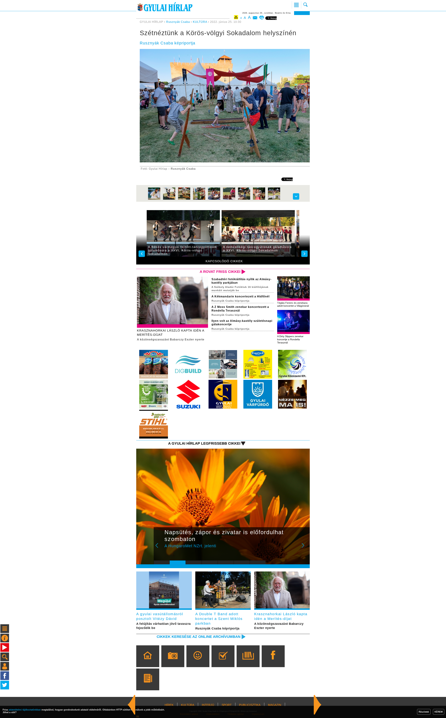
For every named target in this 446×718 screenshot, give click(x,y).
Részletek (424, 712)
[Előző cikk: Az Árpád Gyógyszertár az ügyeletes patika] (317, 705)
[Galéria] (172, 661)
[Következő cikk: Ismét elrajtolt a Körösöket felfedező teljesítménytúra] (131, 705)
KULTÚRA (200, 21)
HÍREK (169, 705)
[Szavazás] (222, 661)
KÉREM (439, 712)
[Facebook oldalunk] (273, 661)
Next (305, 548)
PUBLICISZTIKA (249, 705)
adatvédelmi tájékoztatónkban (25, 709)
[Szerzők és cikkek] (147, 684)
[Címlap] (147, 661)
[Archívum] (248, 661)
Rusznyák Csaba (178, 21)
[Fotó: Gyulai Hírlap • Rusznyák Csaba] (154, 199)
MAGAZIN (274, 705)
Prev (159, 548)
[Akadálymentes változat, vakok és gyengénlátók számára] (236, 17)
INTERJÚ (208, 705)
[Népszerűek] (197, 661)
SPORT (227, 705)
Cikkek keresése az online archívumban (198, 637)
